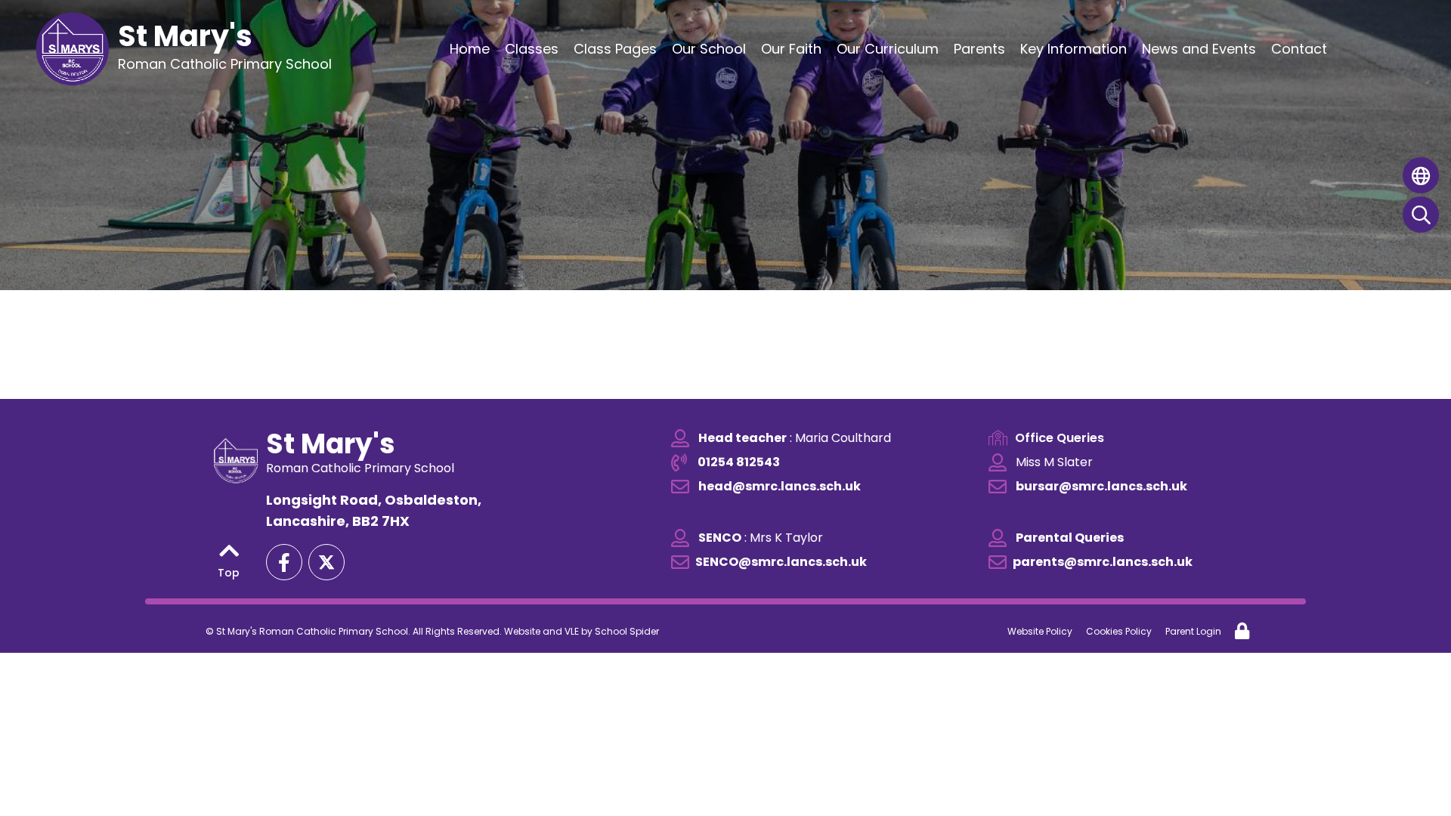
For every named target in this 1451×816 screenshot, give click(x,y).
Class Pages (615, 48)
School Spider (627, 631)
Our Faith (791, 48)
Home (470, 48)
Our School (709, 48)
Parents (979, 48)
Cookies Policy (1119, 631)
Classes (531, 48)
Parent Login (1193, 631)
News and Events (1199, 48)
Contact (1299, 48)
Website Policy (1039, 631)
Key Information (1073, 48)
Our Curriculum (888, 48)
